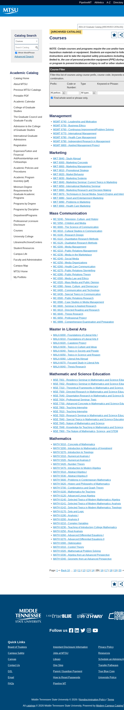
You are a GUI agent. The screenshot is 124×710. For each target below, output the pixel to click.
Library (56, 659)
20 (120, 570)
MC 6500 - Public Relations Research (73, 298)
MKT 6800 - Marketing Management (72, 166)
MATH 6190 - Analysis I (65, 515)
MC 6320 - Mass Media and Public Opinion (76, 282)
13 (88, 570)
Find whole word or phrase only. (71, 98)
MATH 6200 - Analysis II (66, 519)
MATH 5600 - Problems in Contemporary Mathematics (82, 480)
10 (74, 570)
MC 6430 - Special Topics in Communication (77, 294)
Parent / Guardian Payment (67, 671)
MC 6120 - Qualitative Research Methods (75, 243)
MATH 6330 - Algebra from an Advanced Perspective (81, 555)
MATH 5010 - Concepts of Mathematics (74, 444)
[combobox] (26, 41)
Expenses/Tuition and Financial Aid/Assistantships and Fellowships (26, 156)
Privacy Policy (106, 647)
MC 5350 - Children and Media (69, 223)
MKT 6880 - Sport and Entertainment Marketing (78, 198)
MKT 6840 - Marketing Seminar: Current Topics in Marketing (85, 182)
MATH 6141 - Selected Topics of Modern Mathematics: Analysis (87, 503)
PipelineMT (85, 2)
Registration (20, 145)
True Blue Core (106, 671)
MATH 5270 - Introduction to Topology (73, 452)
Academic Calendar (24, 101)
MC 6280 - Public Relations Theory (72, 274)
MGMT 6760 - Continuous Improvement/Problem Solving (83, 129)
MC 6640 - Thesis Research (68, 314)
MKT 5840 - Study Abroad (67, 158)
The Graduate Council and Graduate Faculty (28, 119)
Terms (111, 699)
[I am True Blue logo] (59, 615)
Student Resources (24, 248)
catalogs (30, 705)
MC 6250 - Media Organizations (70, 262)
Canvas (12, 659)
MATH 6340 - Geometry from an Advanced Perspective (82, 559)
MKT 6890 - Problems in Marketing (71, 202)
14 (92, 570)
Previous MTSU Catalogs (27, 90)
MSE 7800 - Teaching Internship (70, 407)
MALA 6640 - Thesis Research (69, 366)
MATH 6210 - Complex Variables (70, 523)
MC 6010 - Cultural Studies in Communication (77, 231)
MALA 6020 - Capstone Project (69, 343)
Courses (18, 230)
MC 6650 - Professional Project (69, 318)
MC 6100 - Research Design (68, 235)
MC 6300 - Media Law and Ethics (71, 278)
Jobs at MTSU (60, 653)
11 (79, 570)
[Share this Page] (121, 35)
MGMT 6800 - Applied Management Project (76, 145)
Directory (118, 2)
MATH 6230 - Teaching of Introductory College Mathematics (85, 527)
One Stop (58, 665)
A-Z (109, 2)
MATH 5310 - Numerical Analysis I (71, 456)
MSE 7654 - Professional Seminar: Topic (74, 399)
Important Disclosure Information (70, 647)
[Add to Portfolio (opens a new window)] (114, 35)
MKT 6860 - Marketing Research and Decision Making (82, 190)
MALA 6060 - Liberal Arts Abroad (70, 359)
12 (83, 570)
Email (11, 677)
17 (106, 570)
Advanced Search (24, 56)
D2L (10, 671)
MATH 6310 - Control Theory (68, 547)
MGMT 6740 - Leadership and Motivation (75, 121)
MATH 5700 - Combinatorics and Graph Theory (78, 488)
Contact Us (14, 665)
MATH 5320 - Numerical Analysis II (71, 460)
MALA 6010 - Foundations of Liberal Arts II (75, 339)
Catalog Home (21, 78)
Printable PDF (21, 96)
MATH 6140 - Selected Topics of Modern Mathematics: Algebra (86, 499)
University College (23, 236)
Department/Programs (25, 215)
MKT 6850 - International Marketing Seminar (76, 186)
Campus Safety (16, 653)
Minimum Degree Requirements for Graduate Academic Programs (24, 192)
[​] (72, 630)
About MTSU (21, 84)
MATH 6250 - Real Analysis (68, 531)
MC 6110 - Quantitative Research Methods (75, 239)
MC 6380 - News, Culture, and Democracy (75, 286)
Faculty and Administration (28, 259)
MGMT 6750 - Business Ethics (69, 125)
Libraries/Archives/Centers (28, 242)
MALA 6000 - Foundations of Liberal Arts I (75, 335)
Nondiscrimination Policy (92, 699)
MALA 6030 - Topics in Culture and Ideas (75, 347)
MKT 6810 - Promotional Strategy (71, 170)
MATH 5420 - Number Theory (69, 464)
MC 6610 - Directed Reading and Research (76, 310)
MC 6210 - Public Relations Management (75, 250)
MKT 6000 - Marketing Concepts (70, 162)
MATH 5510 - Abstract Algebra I (70, 472)
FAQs (11, 683)
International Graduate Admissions (26, 138)
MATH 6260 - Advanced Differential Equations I (78, 535)
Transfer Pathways (108, 665)
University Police (107, 677)
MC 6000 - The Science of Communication (76, 227)
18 (111, 570)
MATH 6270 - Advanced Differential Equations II (78, 539)
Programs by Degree (25, 203)
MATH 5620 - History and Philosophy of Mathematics (81, 484)
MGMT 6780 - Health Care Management (74, 137)
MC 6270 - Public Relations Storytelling (74, 270)
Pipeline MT (59, 683)
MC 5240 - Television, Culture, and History (75, 219)
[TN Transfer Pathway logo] (90, 615)
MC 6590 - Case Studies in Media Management (78, 302)
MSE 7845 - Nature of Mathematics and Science (78, 423)
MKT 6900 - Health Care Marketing (71, 206)
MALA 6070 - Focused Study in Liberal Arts (76, 362)
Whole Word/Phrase (26, 53)
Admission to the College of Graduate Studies (27, 128)
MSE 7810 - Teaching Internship (70, 411)
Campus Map (21, 265)
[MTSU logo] (28, 615)
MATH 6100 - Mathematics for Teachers (74, 491)
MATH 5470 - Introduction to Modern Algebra (77, 468)
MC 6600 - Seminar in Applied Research (74, 306)
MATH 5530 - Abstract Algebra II (70, 476)
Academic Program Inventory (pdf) (24, 179)
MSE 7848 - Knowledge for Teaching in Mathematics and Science (88, 427)
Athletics (99, 2)
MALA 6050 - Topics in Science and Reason (76, 355)
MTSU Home (21, 271)
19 (115, 570)
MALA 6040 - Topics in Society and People (76, 351)
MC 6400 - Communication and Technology (76, 290)
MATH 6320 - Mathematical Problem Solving (77, 551)
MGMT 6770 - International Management (74, 133)
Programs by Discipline (26, 209)
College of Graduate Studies (24, 109)
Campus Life (20, 254)
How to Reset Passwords (66, 677)
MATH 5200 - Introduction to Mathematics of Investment (82, 448)
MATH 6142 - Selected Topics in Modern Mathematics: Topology (87, 507)
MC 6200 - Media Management (69, 247)
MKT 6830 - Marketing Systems (70, 178)
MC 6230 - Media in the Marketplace (72, 254)
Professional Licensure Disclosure (26, 223)
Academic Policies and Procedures (26, 170)
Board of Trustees (17, 647)
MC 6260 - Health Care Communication (74, 266)
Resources (104, 653)
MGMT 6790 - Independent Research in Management (81, 141)
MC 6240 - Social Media (66, 258)
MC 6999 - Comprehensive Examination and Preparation (83, 322)
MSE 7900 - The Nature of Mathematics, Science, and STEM (85, 431)
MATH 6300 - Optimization (67, 543)
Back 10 (65, 570)
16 (102, 570)
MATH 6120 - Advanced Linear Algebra (74, 495)
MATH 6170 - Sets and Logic (68, 511)
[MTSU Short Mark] (10, 11)
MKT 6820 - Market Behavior (68, 174)
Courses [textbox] (19, 41)
